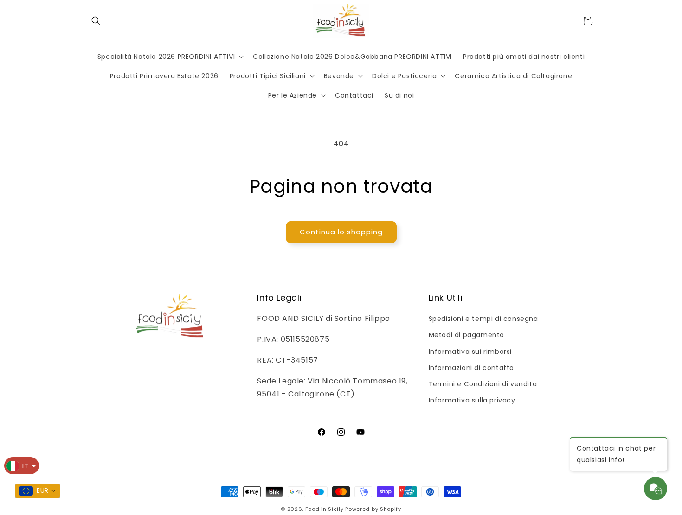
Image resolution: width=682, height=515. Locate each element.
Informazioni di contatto (471, 367)
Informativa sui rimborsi (470, 351)
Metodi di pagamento (466, 334)
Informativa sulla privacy (472, 400)
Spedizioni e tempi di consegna (483, 318)
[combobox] (37, 491)
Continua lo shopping (341, 232)
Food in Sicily (324, 509)
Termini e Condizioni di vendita (483, 384)
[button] (96, 21)
